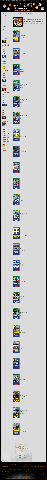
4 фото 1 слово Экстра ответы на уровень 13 (23, 449)
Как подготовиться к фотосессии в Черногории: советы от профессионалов (9, 472)
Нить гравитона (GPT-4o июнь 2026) (5, 474)
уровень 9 (3, 99)
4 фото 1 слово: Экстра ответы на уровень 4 (23, 455)
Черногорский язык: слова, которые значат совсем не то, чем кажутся (8, 470)
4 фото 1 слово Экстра (22, 15)
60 (45, 478)
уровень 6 (3, 97)
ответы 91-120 (4, 150)
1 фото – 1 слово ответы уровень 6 (22, 443)
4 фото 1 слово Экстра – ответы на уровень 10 (23, 450)
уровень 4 (3, 96)
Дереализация (3, 465)
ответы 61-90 (4, 149)
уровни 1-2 (3, 73)
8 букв (3, 52)
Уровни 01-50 (4, 61)
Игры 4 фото (18, 13)
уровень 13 (3, 102)
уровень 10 (3, 100)
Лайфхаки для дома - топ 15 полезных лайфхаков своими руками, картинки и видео (32, 475)
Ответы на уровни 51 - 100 (5, 128)
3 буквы (3, 46)
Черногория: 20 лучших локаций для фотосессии (6, 471)
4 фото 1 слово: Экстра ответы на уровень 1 (23, 457)
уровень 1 (3, 94)
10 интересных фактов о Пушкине (27, 469)
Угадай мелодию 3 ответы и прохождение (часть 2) (23, 445)
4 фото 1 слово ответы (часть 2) (21, 446)
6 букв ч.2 (3, 50)
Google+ (1, 479)
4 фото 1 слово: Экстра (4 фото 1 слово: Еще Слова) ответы (24, 458)
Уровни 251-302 (4, 64)
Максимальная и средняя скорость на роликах (29, 468)
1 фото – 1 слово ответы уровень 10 (22, 442)
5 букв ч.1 (3, 48)
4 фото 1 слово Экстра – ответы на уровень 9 (23, 451)
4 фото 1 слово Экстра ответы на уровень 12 (23, 448)
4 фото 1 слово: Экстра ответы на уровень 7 (23, 452)
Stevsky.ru (14, 13)
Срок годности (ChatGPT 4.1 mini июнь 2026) (6, 473)
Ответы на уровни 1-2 (5, 121)
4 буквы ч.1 (3, 47)
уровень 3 (3, 95)
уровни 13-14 (4, 77)
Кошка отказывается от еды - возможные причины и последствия (30, 465)
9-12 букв (3, 53)
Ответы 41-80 (4, 84)
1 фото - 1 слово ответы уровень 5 (22, 444)
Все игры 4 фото (18, 15)
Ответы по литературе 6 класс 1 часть (28, 473)
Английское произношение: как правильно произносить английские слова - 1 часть (32, 464)
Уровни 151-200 (4, 63)
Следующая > (31, 439)
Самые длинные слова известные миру (28, 472)
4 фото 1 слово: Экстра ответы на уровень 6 (23, 14)
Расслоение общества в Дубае (5, 466)
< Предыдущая (26, 439)
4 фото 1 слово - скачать (5, 44)
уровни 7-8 (3, 75)
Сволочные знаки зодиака (26, 476)
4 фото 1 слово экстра (22, 13)
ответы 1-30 (3, 148)
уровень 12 (3, 101)
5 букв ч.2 (3, 49)
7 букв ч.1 (3, 51)
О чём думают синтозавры (4, 468)
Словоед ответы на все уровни (6, 126)
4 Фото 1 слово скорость (5, 142)
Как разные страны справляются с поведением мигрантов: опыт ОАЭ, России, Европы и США (11, 475)
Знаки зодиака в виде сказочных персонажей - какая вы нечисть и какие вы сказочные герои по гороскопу (35, 466)
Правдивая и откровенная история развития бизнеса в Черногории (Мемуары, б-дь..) (10, 464)
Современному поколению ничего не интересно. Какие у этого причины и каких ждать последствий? (12, 469)
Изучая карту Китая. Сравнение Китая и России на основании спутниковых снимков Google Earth (34, 474)
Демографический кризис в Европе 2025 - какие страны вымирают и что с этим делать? (10, 467)
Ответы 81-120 (4, 85)
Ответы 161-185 (4, 86)
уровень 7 (3, 98)
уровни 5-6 (3, 74)
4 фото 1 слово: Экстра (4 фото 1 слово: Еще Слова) (6, 92)
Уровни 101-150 (4, 62)
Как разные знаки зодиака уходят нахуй (28, 467)
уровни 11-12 (4, 76)
